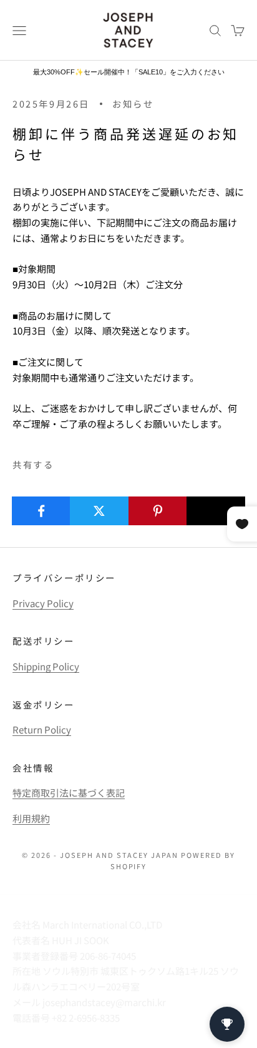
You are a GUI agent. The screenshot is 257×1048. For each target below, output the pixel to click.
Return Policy (41, 729)
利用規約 (31, 818)
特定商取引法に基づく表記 (68, 792)
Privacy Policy (43, 603)
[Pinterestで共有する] (158, 511)
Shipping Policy (45, 666)
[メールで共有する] (216, 511)
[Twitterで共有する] (99, 511)
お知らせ (132, 103)
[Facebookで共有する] (41, 511)
